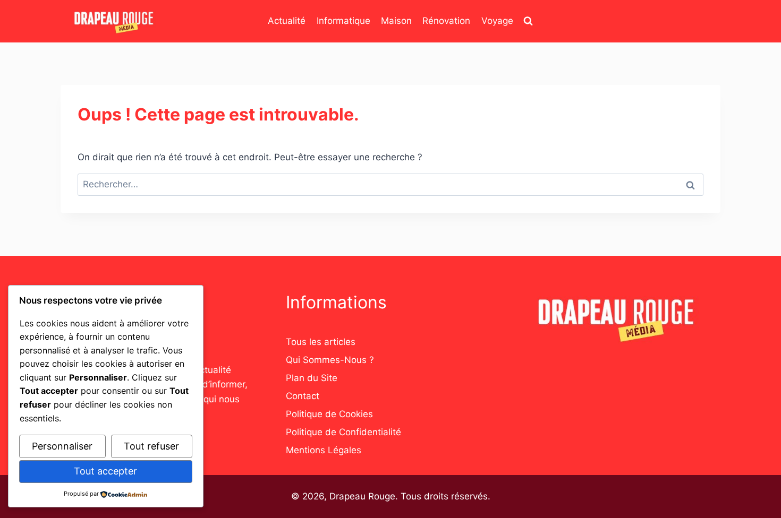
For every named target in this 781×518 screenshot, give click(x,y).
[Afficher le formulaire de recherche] (528, 21)
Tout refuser (151, 446)
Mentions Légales (323, 450)
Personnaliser (62, 446)
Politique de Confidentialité (343, 432)
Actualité (286, 20)
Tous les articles (320, 341)
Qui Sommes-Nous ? (330, 360)
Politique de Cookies (329, 414)
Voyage (497, 20)
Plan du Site (311, 378)
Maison (396, 20)
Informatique (343, 20)
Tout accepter (105, 471)
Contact (302, 396)
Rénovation (446, 20)
